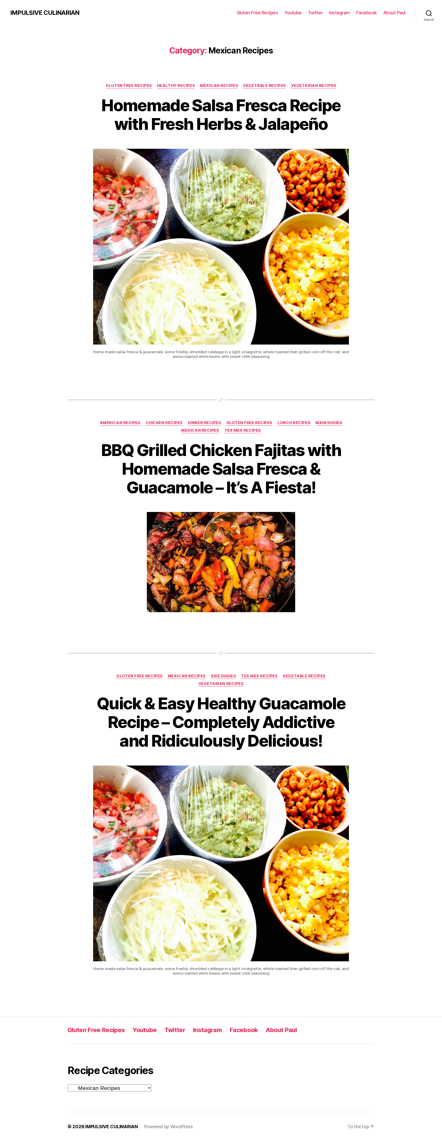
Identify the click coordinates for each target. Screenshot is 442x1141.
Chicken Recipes (164, 422)
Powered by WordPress (168, 1126)
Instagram (339, 12)
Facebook (366, 12)
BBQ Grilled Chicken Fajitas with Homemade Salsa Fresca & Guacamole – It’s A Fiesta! (221, 468)
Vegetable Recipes (264, 85)
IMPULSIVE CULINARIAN (44, 13)
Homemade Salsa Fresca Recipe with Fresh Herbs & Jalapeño (221, 114)
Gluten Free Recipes (257, 12)
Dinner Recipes (204, 422)
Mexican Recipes (219, 85)
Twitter (315, 12)
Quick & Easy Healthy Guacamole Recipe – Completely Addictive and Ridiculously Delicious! (221, 721)
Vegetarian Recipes (313, 85)
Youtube (293, 12)
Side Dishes (223, 676)
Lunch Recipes (294, 422)
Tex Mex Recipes (242, 430)
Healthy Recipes (176, 85)
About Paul (394, 12)
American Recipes (120, 422)
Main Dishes (328, 422)
